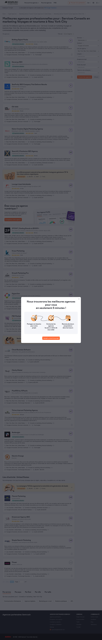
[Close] (79, 299)
